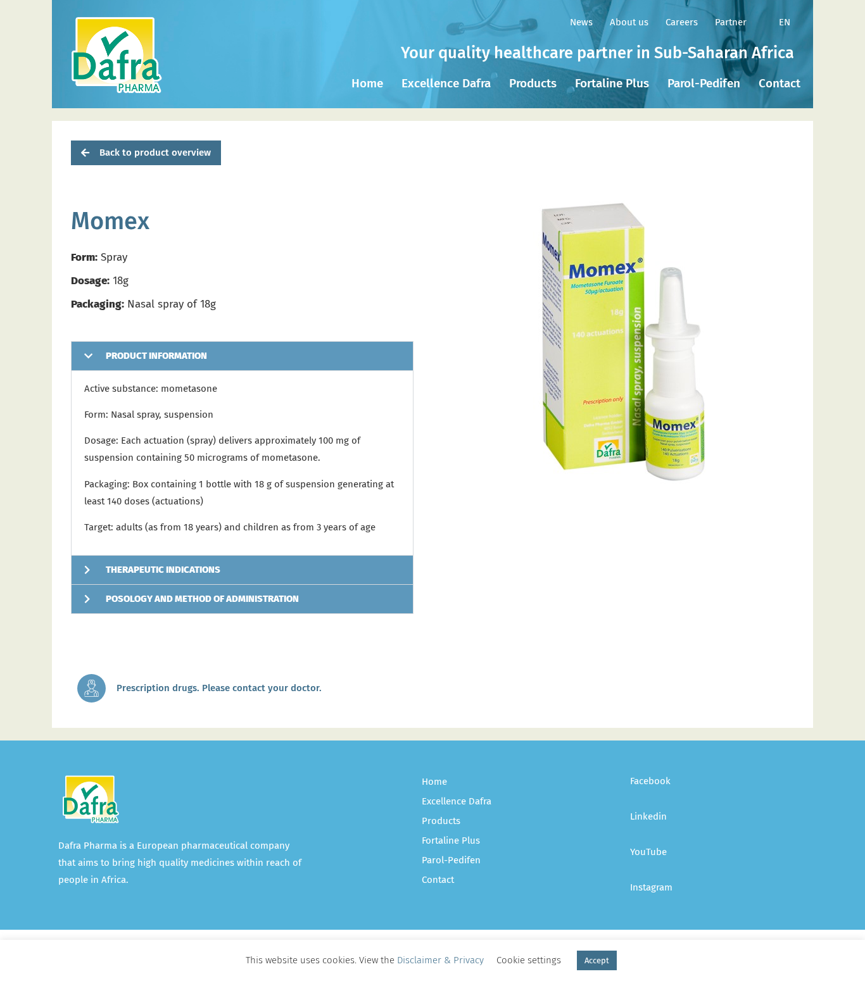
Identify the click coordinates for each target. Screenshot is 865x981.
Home (367, 83)
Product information (156, 355)
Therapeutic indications (163, 569)
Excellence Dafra (446, 83)
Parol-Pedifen (703, 83)
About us (629, 22)
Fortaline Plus (612, 83)
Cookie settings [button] (528, 960)
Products (533, 83)
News (581, 22)
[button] (146, 153)
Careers (682, 22)
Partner (731, 22)
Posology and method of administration (202, 598)
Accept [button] (596, 960)
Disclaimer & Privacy (440, 960)
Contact (779, 83)
